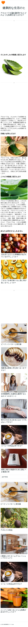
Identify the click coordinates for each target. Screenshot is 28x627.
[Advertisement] (14, 36)
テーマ (10, 624)
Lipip (13, 624)
